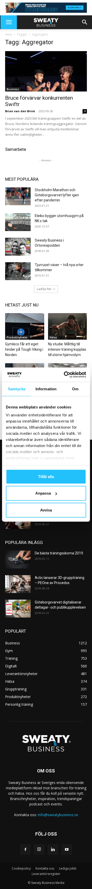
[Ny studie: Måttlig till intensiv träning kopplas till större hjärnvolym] (67, 326)
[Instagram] (39, 849)
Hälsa (53, 337)
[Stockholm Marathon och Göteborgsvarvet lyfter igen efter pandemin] (18, 196)
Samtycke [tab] (17, 388)
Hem (8, 34)
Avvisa (46, 510)
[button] (9, 22)
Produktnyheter (17, 337)
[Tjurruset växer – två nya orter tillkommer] (18, 271)
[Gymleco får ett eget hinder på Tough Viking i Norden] (24, 326)
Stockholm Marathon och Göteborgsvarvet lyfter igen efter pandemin (57, 195)
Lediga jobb (67, 868)
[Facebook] (25, 850)
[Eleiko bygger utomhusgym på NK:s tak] (18, 222)
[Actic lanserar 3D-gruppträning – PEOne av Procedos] (18, 584)
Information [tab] (46, 388)
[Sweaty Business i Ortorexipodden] (18, 247)
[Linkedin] (53, 850)
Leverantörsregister (46, 874)
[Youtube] (67, 850)
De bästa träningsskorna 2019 (59, 553)
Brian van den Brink (20, 111)
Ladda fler (44, 289)
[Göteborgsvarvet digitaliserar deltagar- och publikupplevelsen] (18, 609)
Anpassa (43, 493)
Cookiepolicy (21, 868)
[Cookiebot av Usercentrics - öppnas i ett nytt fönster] (65, 374)
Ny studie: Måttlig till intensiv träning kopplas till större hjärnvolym (67, 349)
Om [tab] (75, 388)
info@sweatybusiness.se (58, 814)
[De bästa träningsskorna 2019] (18, 559)
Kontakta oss (45, 868)
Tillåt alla (46, 476)
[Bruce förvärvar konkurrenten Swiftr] (46, 71)
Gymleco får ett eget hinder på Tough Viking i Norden (24, 349)
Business (13, 89)
